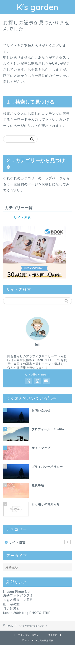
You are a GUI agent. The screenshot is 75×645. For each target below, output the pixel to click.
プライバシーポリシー (29, 635)
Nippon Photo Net (16, 591)
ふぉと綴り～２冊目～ (19, 600)
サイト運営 (22, 217)
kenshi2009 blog (15, 612)
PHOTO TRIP (40, 612)
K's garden (37, 7)
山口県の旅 (11, 604)
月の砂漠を (11, 608)
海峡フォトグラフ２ (18, 595)
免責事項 (52, 635)
